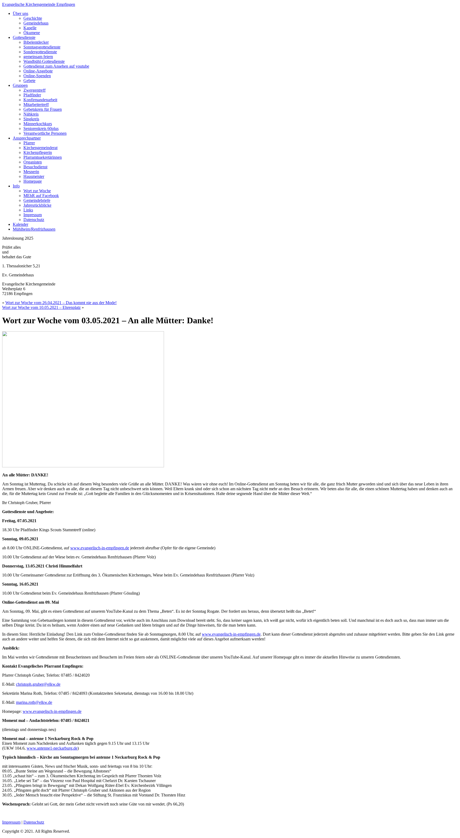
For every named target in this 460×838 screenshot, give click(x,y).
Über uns (20, 13)
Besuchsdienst (35, 167)
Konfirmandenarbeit (40, 99)
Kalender (20, 224)
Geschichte (32, 18)
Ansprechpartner (27, 138)
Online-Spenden (37, 75)
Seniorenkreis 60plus (41, 128)
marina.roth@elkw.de (34, 702)
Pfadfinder (32, 95)
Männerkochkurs (37, 123)
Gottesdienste (24, 37)
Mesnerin (31, 171)
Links (28, 210)
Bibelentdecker (36, 42)
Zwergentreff (34, 90)
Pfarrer (29, 143)
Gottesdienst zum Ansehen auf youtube (56, 66)
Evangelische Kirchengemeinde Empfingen (38, 4)
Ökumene (31, 32)
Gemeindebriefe (36, 200)
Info (16, 186)
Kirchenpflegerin (37, 152)
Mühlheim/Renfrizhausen (34, 229)
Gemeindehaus (35, 23)
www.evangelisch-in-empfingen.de (99, 548)
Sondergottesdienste (40, 52)
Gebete (29, 80)
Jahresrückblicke (37, 205)
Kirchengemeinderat (40, 147)
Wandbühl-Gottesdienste (44, 61)
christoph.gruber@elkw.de (38, 684)
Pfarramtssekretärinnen (42, 157)
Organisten (32, 162)
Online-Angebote (38, 71)
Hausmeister (33, 176)
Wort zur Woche (37, 191)
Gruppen (20, 85)
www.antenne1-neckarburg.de (52, 748)
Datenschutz (33, 219)
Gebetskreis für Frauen (42, 109)
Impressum (32, 214)
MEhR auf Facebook (41, 195)
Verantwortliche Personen (45, 133)
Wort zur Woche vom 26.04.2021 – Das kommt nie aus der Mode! (61, 302)
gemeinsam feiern (38, 56)
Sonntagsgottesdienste (41, 47)
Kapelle (29, 28)
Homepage (32, 181)
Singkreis (31, 119)
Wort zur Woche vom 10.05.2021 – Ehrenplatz (41, 307)
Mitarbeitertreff (36, 104)
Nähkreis (31, 114)
